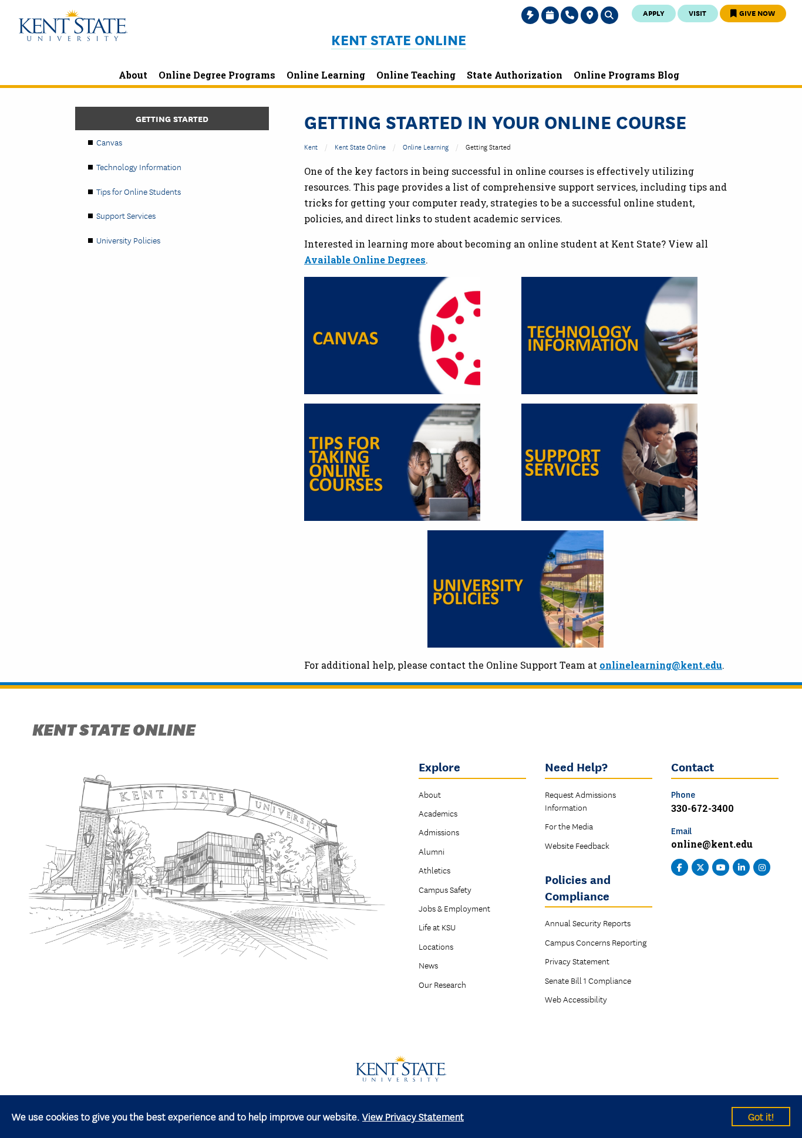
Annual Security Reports (588, 922)
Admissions (439, 831)
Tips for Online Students (138, 191)
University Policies (128, 239)
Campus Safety (445, 889)
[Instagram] (762, 866)
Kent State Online (398, 39)
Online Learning (426, 146)
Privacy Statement (577, 960)
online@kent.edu (712, 844)
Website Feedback (577, 845)
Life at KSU (437, 926)
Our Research (442, 984)
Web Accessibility (576, 999)
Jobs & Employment (454, 908)
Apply (654, 12)
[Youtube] (721, 866)
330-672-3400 (702, 808)
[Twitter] (700, 866)
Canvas (109, 142)
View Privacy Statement (413, 1116)
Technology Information (138, 166)
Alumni (431, 851)
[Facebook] (680, 866)
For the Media (569, 825)
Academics (438, 813)
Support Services (126, 215)
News (428, 965)
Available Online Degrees (365, 259)
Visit (697, 12)
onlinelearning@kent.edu (660, 665)
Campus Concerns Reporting (595, 942)
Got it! (761, 1116)
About (430, 794)
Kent (311, 146)
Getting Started (172, 118)
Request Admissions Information (580, 801)
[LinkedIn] (741, 866)
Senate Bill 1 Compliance (588, 980)
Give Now (756, 12)
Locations (436, 946)
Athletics (434, 869)
